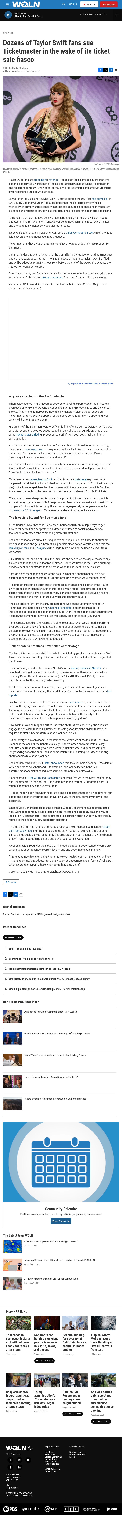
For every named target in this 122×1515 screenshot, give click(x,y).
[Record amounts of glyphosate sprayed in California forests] (12, 1103)
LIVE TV (90, 4)
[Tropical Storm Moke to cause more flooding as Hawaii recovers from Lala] (103, 1323)
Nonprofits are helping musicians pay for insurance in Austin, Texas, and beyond (46, 1342)
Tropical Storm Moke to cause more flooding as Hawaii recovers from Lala (102, 1342)
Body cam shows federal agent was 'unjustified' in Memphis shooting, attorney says (18, 1399)
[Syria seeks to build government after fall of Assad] (12, 1016)
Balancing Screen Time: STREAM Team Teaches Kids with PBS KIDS (59, 1260)
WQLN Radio (50, 1472)
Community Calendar (61, 1209)
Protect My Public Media (77, 1455)
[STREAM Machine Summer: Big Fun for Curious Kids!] (12, 1283)
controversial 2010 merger (24, 510)
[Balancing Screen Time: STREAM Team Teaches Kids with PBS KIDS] (12, 1265)
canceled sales (34, 449)
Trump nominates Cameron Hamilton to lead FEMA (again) (40, 968)
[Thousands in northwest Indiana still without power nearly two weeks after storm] (18, 1323)
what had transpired (60, 607)
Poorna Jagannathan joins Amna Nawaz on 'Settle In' (51, 1077)
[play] (8, 15)
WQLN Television (52, 1469)
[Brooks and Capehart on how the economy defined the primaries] (12, 1038)
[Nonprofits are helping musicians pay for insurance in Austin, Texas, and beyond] (47, 1323)
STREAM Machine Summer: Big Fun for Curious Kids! (51, 1278)
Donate (110, 4)
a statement (77, 702)
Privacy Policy (51, 1459)
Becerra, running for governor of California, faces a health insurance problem (74, 1342)
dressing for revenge (46, 179)
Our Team (49, 1452)
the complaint (100, 198)
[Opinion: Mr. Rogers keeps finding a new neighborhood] (75, 1380)
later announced (54, 762)
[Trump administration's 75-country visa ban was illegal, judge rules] (47, 1380)
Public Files (50, 1454)
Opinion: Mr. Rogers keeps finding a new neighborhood (71, 1397)
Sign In (73, 4)
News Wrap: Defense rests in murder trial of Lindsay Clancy (55, 1055)
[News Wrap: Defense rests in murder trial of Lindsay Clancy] (12, 1060)
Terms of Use (51, 1462)
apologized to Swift (41, 479)
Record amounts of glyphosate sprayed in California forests (55, 1098)
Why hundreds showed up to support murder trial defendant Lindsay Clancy (49, 978)
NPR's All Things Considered (43, 777)
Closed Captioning (53, 1457)
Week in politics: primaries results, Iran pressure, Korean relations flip (47, 989)
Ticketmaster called (27, 434)
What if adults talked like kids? (25, 948)
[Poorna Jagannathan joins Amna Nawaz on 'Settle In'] (12, 1081)
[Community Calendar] (61, 1162)
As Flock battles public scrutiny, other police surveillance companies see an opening (102, 1401)
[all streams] (117, 15)
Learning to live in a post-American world (31, 958)
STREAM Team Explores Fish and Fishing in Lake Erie (51, 1241)
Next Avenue (75, 1452)
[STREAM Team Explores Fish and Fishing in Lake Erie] (12, 1246)
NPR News (8, 32)
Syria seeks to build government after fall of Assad (50, 1011)
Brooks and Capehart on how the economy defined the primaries (57, 1033)
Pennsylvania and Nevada (86, 668)
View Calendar (61, 1221)
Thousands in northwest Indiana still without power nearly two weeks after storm (18, 1342)
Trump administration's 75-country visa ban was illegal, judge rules (44, 1399)
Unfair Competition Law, (80, 232)
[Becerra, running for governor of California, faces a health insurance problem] (75, 1323)
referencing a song (52, 277)
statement (80, 479)
